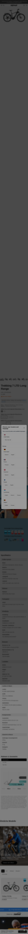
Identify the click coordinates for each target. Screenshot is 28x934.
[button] (20, 471)
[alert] (14, 467)
